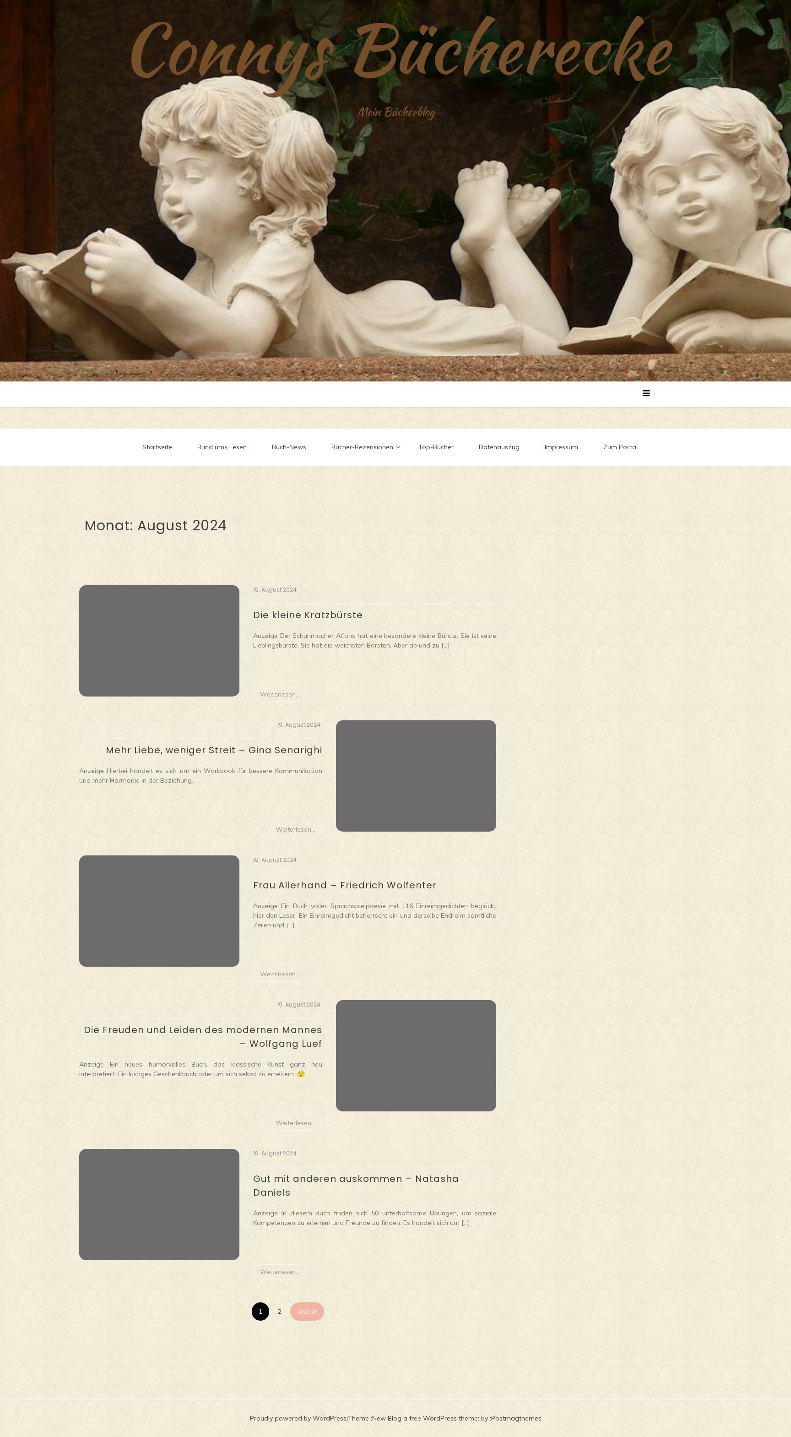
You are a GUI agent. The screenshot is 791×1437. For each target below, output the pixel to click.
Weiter (307, 1311)
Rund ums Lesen (222, 447)
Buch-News (289, 447)
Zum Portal (620, 447)
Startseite (157, 447)
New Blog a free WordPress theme (425, 1418)
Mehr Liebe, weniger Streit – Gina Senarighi (214, 750)
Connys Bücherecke (396, 48)
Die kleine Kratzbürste (308, 615)
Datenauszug (499, 447)
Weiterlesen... (280, 694)
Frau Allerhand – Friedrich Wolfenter (345, 885)
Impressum (561, 447)
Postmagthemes (516, 1418)
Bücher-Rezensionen (362, 447)
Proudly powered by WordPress (298, 1418)
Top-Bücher (436, 447)
